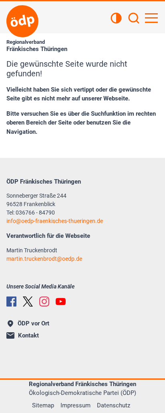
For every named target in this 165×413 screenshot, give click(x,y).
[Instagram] (44, 301)
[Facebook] (11, 301)
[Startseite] (22, 21)
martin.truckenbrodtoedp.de (44, 259)
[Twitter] (28, 301)
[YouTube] (61, 301)
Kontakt (28, 335)
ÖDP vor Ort (33, 323)
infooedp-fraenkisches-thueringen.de (54, 221)
